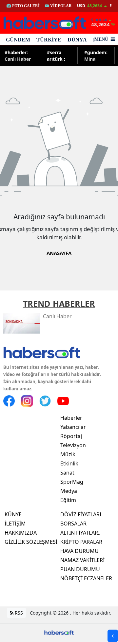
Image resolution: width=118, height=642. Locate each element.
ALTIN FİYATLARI (80, 532)
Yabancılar (73, 427)
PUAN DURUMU (80, 569)
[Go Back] (113, 636)
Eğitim (68, 500)
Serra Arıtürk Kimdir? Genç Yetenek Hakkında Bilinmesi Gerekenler (59, 55)
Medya (68, 490)
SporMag (71, 481)
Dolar (101, 20)
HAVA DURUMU (79, 551)
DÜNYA (77, 39)
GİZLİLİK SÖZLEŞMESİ (31, 541)
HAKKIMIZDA (21, 532)
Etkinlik (69, 463)
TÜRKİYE (48, 39)
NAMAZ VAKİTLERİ (82, 560)
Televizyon (73, 445)
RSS (18, 613)
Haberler (71, 417)
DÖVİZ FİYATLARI (80, 514)
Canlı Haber (18, 55)
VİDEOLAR (61, 6)
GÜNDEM (18, 39)
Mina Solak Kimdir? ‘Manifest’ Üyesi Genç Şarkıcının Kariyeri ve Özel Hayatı (96, 55)
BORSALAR (73, 523)
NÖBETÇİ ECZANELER (86, 578)
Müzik (67, 454)
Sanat (67, 472)
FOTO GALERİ (26, 6)
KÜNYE (13, 514)
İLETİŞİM (15, 523)
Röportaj (71, 436)
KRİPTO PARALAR (81, 541)
